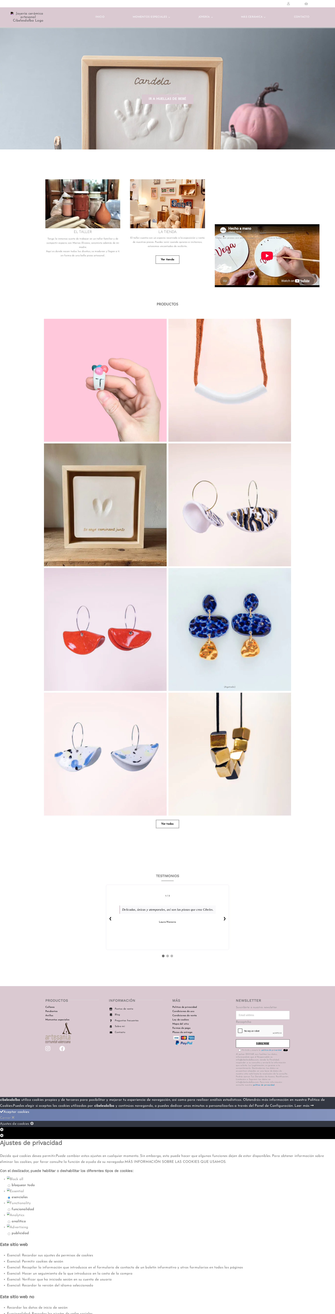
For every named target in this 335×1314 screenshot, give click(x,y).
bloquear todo (23, 1185)
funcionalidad (23, 1209)
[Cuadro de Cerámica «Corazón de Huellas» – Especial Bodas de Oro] (105, 504)
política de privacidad (264, 1085)
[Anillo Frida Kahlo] (105, 380)
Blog (117, 1014)
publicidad (20, 1233)
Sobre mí (120, 1026)
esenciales (20, 1197)
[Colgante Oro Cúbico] (229, 754)
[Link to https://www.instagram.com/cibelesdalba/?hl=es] (47, 1048)
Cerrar (6, 1118)
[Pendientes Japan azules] (105, 754)
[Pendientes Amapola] (105, 629)
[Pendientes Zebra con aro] (229, 504)
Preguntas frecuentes (127, 1020)
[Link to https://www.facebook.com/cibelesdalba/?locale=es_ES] (62, 1048)
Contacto (120, 1032)
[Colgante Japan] (229, 380)
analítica (19, 1221)
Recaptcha (243, 1022)
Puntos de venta (124, 1009)
